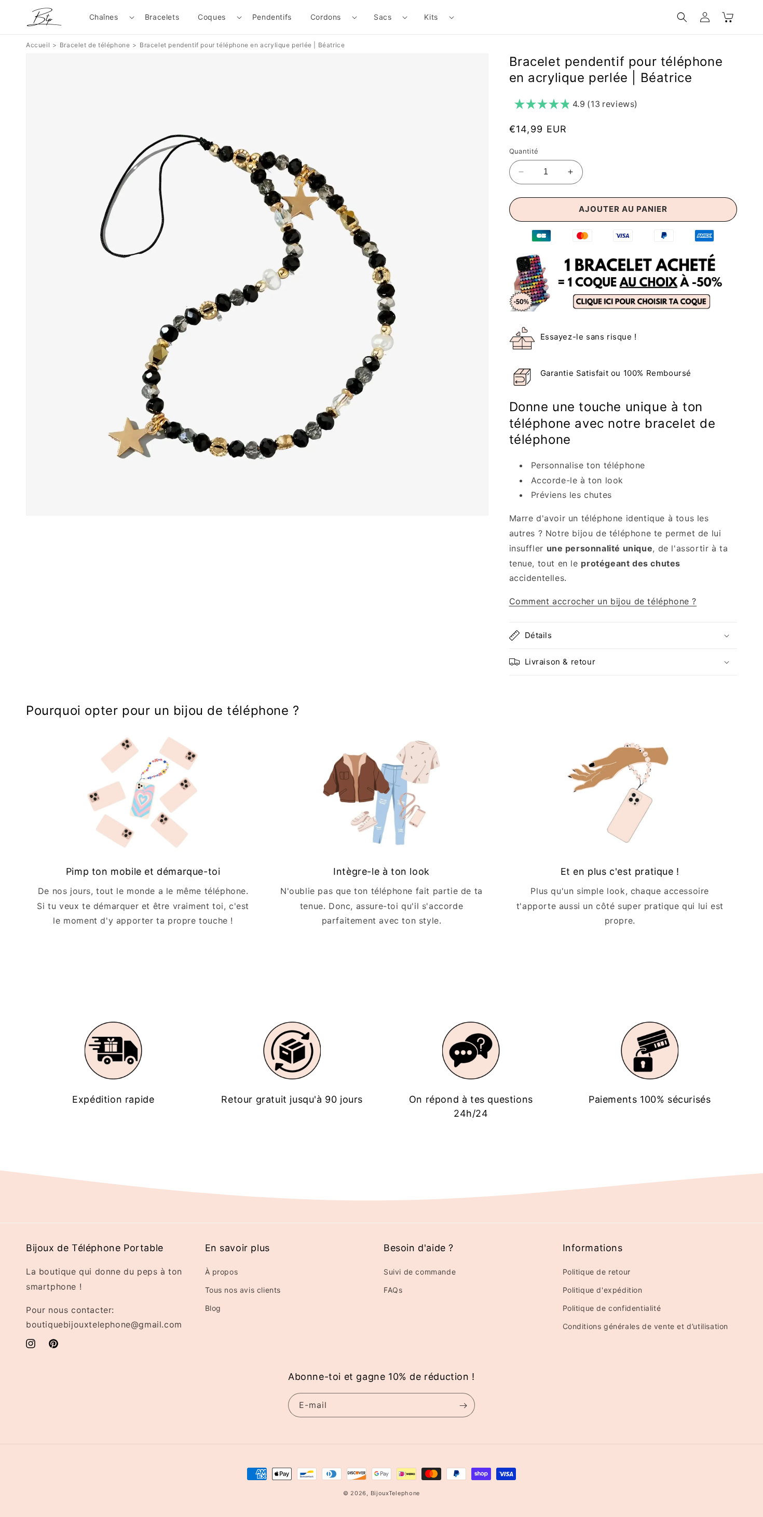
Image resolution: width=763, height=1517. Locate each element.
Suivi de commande (420, 1271)
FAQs (393, 1289)
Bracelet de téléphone (95, 45)
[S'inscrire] (463, 1405)
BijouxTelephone (395, 1493)
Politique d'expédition (603, 1289)
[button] (108, 17)
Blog (213, 1308)
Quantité (524, 151)
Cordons (325, 16)
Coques (212, 16)
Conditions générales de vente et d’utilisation (646, 1326)
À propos (221, 1271)
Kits (431, 16)
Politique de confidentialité (612, 1308)
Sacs (382, 16)
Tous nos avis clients (243, 1289)
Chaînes (103, 16)
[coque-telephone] (623, 308)
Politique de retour (597, 1271)
